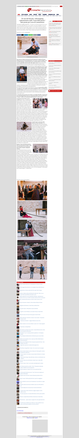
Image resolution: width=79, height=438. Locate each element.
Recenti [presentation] (54, 21)
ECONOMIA (45, 14)
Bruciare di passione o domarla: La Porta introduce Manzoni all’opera (31, 302)
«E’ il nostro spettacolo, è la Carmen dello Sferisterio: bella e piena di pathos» (32, 393)
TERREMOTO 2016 (51, 14)
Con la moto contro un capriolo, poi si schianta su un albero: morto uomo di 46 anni (55, 28)
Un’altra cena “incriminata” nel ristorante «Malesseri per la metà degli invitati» (54, 40)
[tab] (50, 21)
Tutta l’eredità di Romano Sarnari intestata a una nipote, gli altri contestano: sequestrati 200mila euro (55, 24)
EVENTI (39, 14)
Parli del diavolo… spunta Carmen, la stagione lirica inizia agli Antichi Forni (32, 399)
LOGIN (30, 6)
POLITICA (35, 14)
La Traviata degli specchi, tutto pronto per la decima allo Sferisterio (31, 387)
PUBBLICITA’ (27, 6)
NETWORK (37, 6)
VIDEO (58, 14)
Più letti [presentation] (50, 21)
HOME (19, 14)
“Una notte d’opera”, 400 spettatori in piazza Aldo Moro (29, 308)
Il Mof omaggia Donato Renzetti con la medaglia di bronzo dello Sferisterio (32, 287)
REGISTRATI (33, 6)
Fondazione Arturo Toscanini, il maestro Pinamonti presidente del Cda (31, 375)
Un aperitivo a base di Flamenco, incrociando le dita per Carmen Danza (31, 311)
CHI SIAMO (19, 6)
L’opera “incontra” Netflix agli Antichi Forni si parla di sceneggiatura (31, 378)
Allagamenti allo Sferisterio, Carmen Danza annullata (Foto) (29, 305)
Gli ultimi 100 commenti (55, 90)
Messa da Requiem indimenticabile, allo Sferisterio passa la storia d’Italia (32, 335)
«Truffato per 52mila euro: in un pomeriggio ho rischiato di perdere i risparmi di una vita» (54, 44)
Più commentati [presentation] (59, 21)
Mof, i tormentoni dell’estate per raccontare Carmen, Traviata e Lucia (31, 299)
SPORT (30, 14)
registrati (36, 417)
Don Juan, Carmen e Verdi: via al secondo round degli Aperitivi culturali (31, 363)
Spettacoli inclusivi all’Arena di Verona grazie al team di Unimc (30, 314)
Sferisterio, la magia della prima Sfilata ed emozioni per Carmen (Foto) (31, 396)
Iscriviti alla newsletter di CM (24, 413)
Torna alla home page (20, 410)
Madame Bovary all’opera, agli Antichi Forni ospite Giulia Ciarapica (31, 290)
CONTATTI (23, 6)
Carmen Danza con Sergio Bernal (25, 326)
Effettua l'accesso (29, 417)
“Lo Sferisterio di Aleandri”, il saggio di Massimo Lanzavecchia (30, 320)
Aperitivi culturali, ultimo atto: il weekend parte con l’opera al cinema (31, 284)
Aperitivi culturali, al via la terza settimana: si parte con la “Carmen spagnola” (32, 323)
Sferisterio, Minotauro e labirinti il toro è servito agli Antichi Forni (30, 369)
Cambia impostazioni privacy (39, 437)
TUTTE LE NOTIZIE (24, 14)
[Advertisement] (40, 426)
